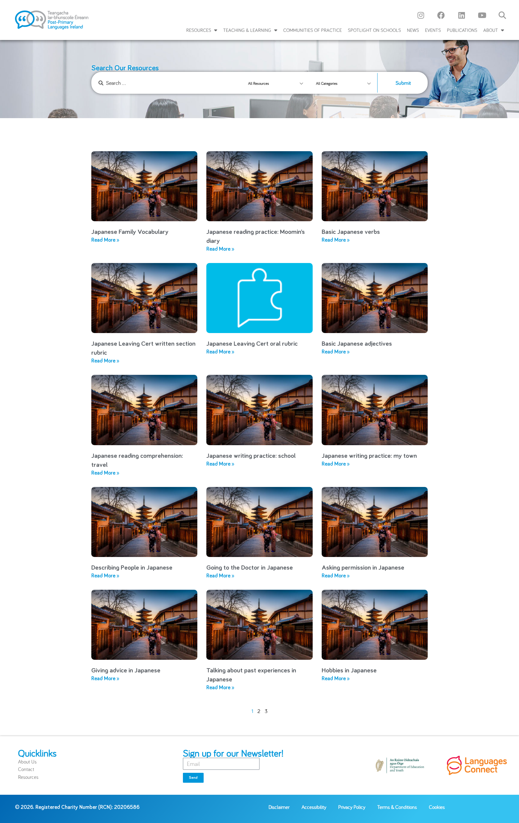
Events (433, 30)
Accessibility (314, 807)
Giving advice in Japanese (125, 670)
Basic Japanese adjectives (357, 344)
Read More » (105, 240)
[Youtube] (482, 15)
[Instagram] (420, 15)
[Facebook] (441, 15)
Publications (462, 30)
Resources (198, 30)
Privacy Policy (351, 807)
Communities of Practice (312, 30)
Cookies (437, 807)
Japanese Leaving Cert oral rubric (252, 344)
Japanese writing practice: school (251, 456)
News (413, 30)
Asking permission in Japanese (363, 567)
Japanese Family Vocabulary (129, 232)
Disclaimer (279, 807)
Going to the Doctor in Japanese (249, 567)
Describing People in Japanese (131, 567)
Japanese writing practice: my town (369, 456)
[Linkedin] (461, 15)
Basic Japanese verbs (351, 232)
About (490, 30)
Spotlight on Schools (374, 30)
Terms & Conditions (397, 807)
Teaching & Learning (247, 30)
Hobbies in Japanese (349, 670)
